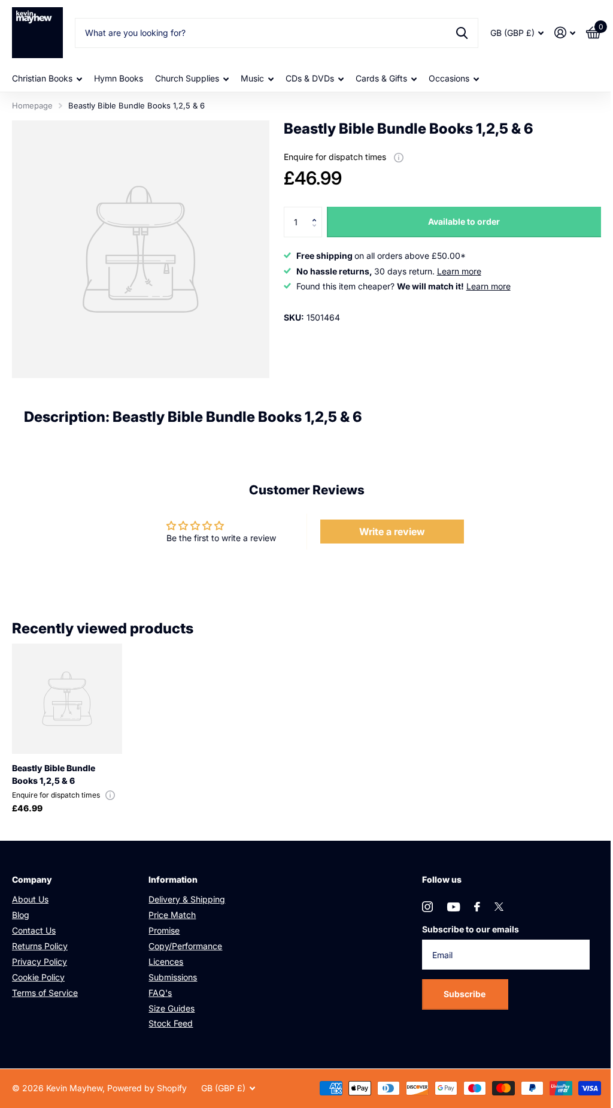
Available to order (464, 221)
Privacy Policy (39, 961)
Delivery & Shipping (186, 899)
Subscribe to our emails (470, 929)
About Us (30, 899)
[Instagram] (427, 906)
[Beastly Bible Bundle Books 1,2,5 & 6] (67, 699)
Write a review (392, 532)
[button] (317, 211)
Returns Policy (40, 946)
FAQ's (160, 993)
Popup (398, 157)
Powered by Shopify (147, 1088)
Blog (20, 915)
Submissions (172, 977)
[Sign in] (565, 32)
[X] (498, 906)
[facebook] (477, 906)
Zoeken (461, 33)
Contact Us (34, 930)
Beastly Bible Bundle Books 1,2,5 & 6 (53, 774)
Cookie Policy (38, 977)
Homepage (32, 105)
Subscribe (465, 994)
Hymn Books (118, 78)
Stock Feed (170, 1023)
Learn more (459, 271)
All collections (47, 78)
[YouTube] (453, 906)
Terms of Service (45, 993)
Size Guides (171, 1008)
